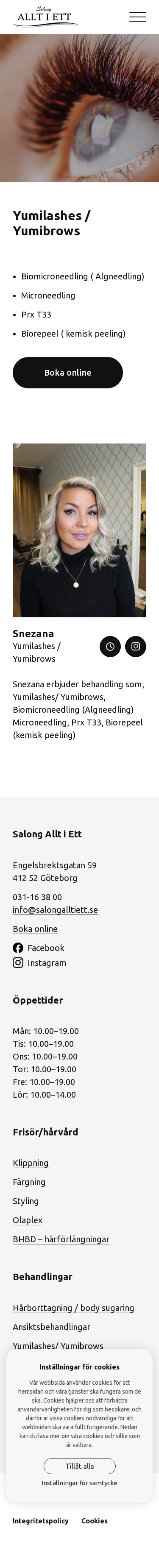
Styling (26, 1201)
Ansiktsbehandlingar (51, 1327)
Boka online (68, 372)
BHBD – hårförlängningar (61, 1239)
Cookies (94, 1521)
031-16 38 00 (37, 897)
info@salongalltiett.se (55, 910)
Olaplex (27, 1220)
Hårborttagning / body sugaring (73, 1308)
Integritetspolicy (41, 1521)
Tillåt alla (79, 1466)
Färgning (29, 1182)
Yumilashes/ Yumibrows (58, 1346)
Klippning (31, 1163)
